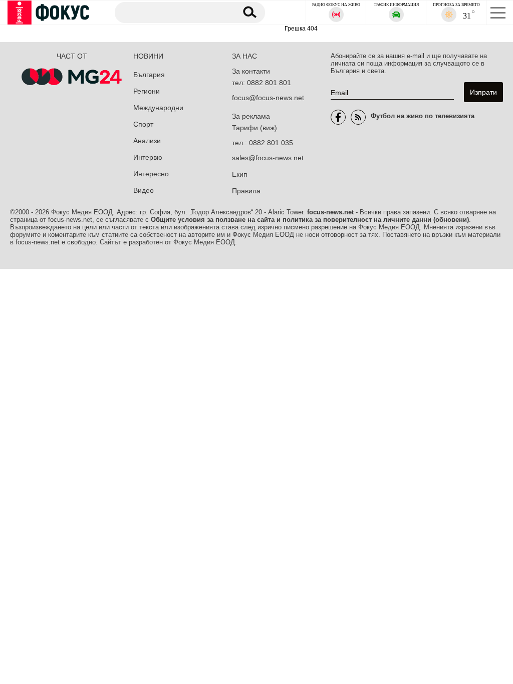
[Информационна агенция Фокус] (338, 117)
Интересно (151, 174)
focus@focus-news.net (268, 98)
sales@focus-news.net (268, 158)
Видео (143, 190)
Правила (246, 191)
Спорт (143, 124)
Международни (158, 108)
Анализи (147, 141)
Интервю (147, 157)
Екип (239, 174)
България (149, 75)
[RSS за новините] (358, 117)
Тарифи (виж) (254, 128)
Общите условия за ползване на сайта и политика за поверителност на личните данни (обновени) (310, 219)
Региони (146, 91)
